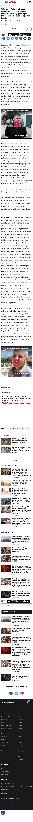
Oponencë (4, 736)
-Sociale (7, 5)
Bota (19, 739)
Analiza (20, 748)
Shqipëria (20, 719)
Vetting (3, 751)
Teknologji (20, 751)
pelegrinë (27, 428)
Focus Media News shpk (7, 783)
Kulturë (20, 742)
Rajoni (19, 734)
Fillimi (2, 5)
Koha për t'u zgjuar (6, 725)
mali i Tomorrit (20, 428)
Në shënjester (5, 731)
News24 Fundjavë (5, 734)
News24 (3, 768)
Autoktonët (4, 714)
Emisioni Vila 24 (5, 716)
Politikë (20, 722)
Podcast (3, 739)
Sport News (4, 742)
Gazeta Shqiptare (6, 771)
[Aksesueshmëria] (3, 813)
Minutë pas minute (23, 716)
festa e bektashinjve (11, 428)
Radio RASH (4, 774)
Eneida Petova (5, 20)
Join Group (18, 398)
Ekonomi (20, 728)
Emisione (20, 759)
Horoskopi (21, 756)
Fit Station (4, 719)
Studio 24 (3, 745)
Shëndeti (20, 753)
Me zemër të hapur (6, 728)
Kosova (20, 731)
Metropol (20, 745)
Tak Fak (3, 748)
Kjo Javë (3, 722)
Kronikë (20, 725)
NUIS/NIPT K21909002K (7, 786)
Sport (19, 736)
